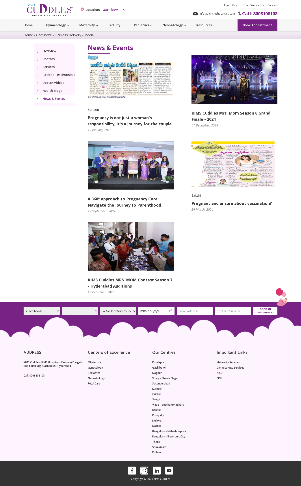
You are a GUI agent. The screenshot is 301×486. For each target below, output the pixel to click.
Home (28, 25)
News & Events (54, 98)
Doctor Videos (53, 83)
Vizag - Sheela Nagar (165, 378)
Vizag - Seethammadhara (168, 405)
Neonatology (96, 378)
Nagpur (157, 373)
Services (49, 67)
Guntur (156, 394)
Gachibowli (44, 35)
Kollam (156, 452)
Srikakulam (159, 447)
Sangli (156, 399)
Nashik (156, 426)
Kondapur (158, 362)
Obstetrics (94, 362)
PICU (219, 378)
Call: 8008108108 (34, 375)
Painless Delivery (68, 35)
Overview (49, 51)
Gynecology (95, 367)
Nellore (157, 420)
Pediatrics (94, 373)
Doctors (49, 59)
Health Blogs (52, 91)
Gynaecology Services (230, 367)
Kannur (156, 410)
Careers (272, 5)
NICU (220, 373)
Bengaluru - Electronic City (168, 436)
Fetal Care (94, 383)
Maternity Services (228, 362)
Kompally (158, 415)
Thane (156, 442)
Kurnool (157, 389)
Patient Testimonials (59, 75)
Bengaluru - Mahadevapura (169, 431)
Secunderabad (161, 383)
